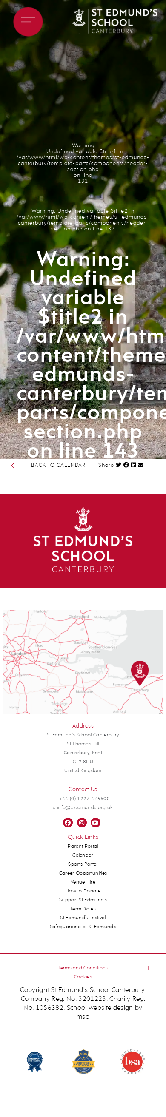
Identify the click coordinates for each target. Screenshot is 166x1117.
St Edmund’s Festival (83, 918)
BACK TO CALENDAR (58, 465)
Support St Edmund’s (83, 900)
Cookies (83, 977)
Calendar (83, 855)
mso (83, 1017)
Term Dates (83, 909)
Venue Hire (83, 882)
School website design (100, 1008)
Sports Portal (82, 864)
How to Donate (83, 891)
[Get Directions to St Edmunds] (83, 712)
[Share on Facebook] (126, 465)
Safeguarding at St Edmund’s (83, 926)
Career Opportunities (83, 873)
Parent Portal (83, 846)
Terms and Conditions (83, 968)
